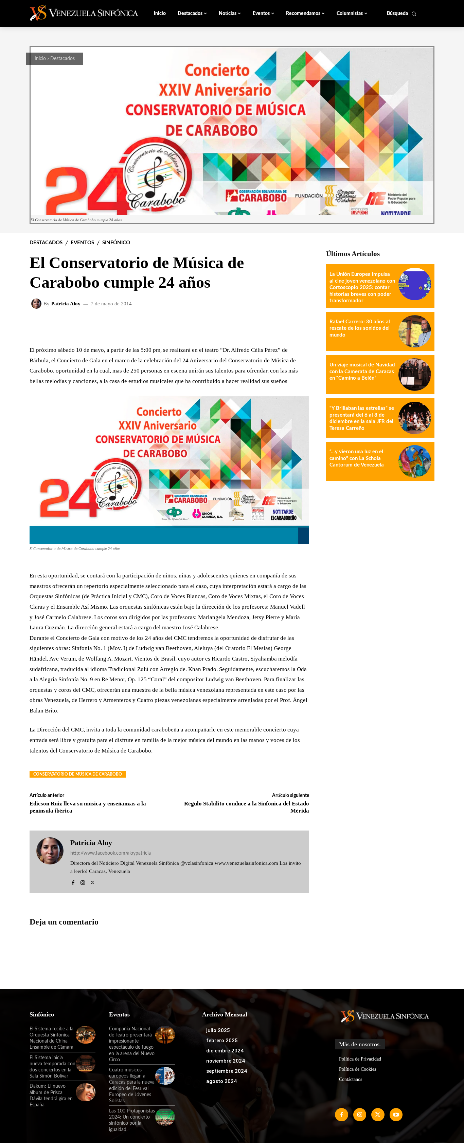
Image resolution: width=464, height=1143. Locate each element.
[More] (298, 325)
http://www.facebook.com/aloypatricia (110, 853)
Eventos (82, 242)
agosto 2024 (221, 1081)
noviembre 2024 (225, 1061)
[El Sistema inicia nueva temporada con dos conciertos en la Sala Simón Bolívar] (85, 1063)
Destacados (62, 58)
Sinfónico (116, 242)
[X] (92, 881)
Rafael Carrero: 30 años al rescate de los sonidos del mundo (359, 328)
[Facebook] (72, 881)
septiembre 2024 (226, 1071)
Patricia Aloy (66, 303)
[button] (401, 13)
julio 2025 (218, 1030)
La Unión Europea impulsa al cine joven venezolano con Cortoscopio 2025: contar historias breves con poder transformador (362, 287)
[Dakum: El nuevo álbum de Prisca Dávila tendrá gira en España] (85, 1092)
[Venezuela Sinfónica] (75, 13)
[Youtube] (396, 1114)
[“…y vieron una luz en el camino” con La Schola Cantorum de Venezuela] (414, 461)
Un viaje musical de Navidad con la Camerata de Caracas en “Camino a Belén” (362, 371)
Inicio (40, 58)
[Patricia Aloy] (37, 304)
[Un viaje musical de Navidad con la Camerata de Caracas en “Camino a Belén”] (414, 374)
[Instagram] (82, 881)
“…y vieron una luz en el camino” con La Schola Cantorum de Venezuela (356, 458)
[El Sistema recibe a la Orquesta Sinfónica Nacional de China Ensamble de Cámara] (85, 1035)
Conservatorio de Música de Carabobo (77, 774)
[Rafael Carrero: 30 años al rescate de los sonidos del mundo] (414, 331)
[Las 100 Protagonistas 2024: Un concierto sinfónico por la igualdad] (165, 1117)
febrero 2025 (222, 1040)
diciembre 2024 (225, 1051)
